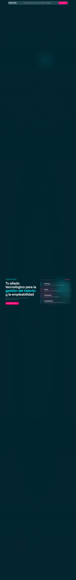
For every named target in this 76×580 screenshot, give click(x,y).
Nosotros (30, 2)
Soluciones (26, 2)
